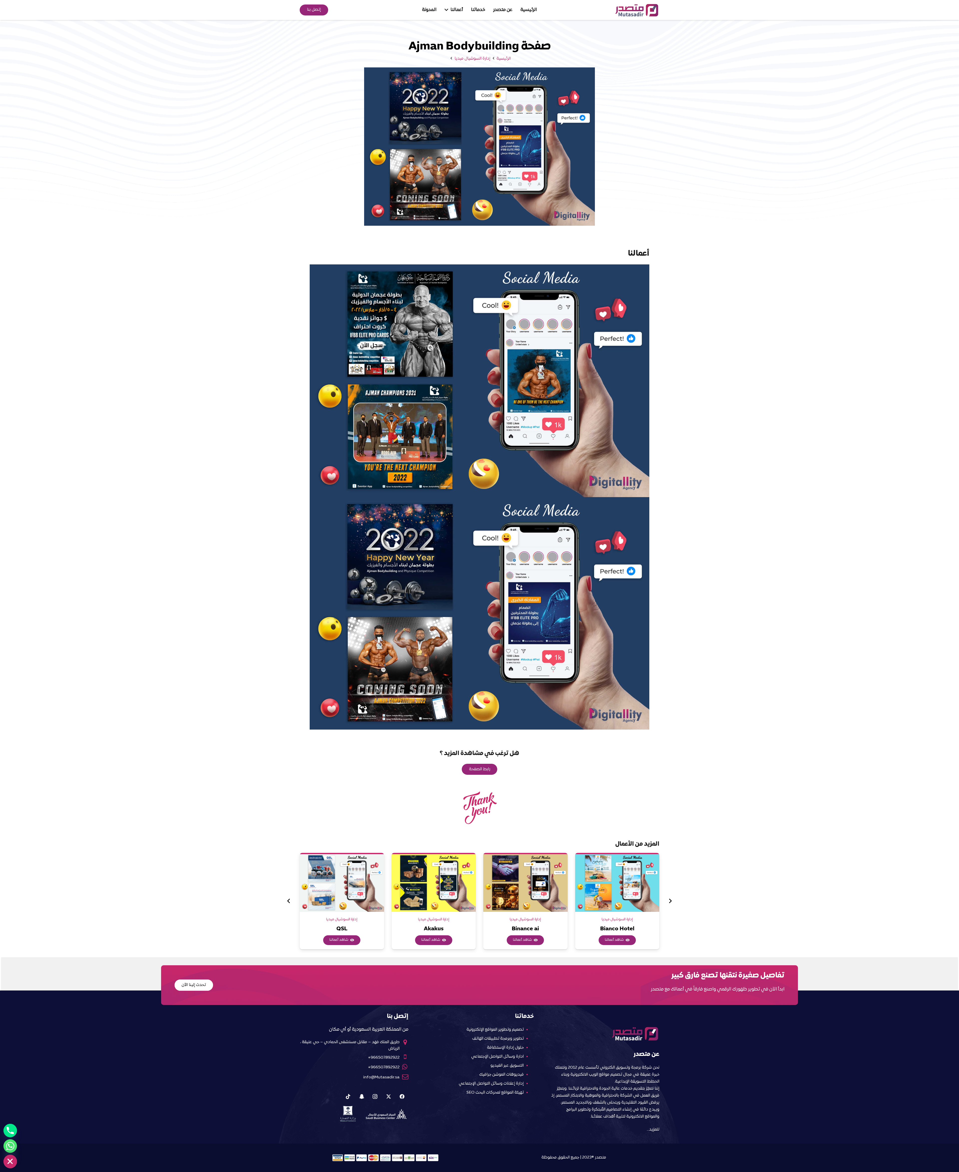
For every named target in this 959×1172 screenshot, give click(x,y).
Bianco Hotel (617, 929)
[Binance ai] (525, 883)
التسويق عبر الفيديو (507, 1065)
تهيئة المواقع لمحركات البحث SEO (495, 1092)
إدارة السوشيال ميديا (617, 919)
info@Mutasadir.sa (381, 1077)
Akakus (434, 929)
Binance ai (525, 929)
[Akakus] (434, 883)
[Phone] (10, 1130)
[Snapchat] (361, 1096)
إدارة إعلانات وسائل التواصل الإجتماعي (491, 1083)
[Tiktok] (348, 1096)
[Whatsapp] (10, 1146)
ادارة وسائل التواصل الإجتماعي (497, 1056)
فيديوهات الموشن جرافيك (501, 1074)
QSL (341, 929)
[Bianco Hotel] (617, 883)
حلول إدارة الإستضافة (505, 1047)
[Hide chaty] (10, 1161)
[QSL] (342, 883)
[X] (388, 1096)
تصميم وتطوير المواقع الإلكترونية (495, 1029)
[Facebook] (402, 1096)
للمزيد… (653, 1129)
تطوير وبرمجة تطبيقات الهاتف (498, 1038)
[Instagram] (375, 1096)
